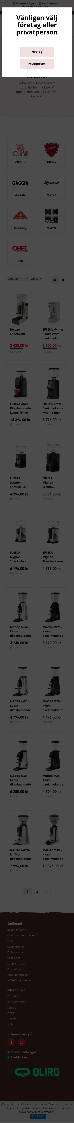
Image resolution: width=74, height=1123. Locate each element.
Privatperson (37, 63)
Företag (37, 52)
